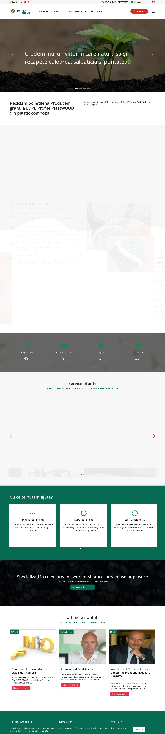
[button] (81, 474)
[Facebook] (25, 2)
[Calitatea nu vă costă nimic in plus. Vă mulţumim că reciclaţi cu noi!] (88, 88)
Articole (89, 11)
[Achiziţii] (45, 419)
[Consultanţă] (120, 419)
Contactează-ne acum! (82, 587)
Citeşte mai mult (44, 465)
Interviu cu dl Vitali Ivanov (77, 669)
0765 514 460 (110, 2)
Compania (43, 11)
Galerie (78, 11)
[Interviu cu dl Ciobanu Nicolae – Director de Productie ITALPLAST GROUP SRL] (132, 646)
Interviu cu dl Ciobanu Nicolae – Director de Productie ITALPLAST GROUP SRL (131, 672)
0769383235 (123, 2)
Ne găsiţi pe (117, 721)
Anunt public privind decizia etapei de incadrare (29, 670)
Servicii (55, 11)
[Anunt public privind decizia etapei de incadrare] (33, 646)
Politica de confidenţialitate (36, 731)
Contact (100, 11)
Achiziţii (44, 447)
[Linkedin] (28, 2)
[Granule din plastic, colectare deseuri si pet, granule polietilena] (20, 11)
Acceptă (139, 729)
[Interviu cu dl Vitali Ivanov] (82, 646)
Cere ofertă (140, 11)
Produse (66, 11)
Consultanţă (120, 447)
